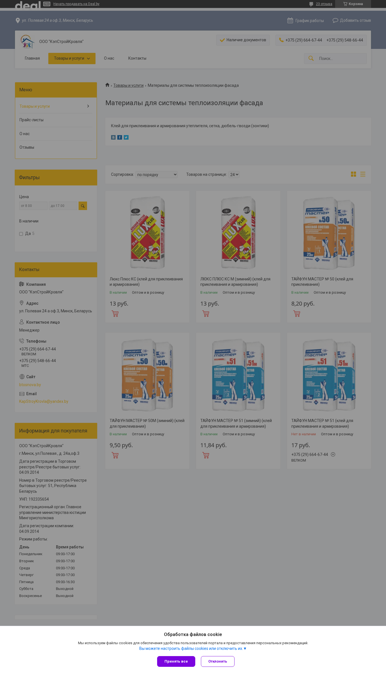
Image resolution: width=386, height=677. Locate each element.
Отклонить (217, 661)
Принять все (176, 661)
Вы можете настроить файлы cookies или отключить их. (191, 648)
